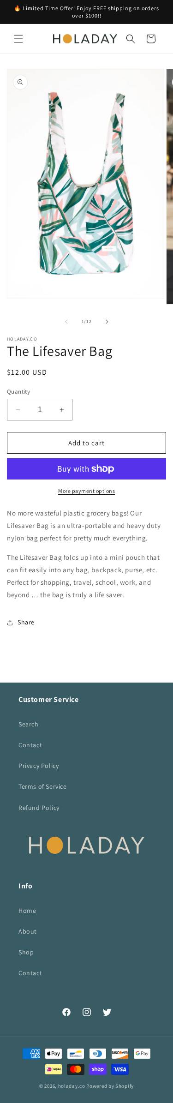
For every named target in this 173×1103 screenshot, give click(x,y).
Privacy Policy (38, 765)
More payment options (86, 490)
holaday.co (71, 1086)
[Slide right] (107, 322)
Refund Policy (39, 807)
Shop (26, 952)
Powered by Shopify (110, 1086)
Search (28, 724)
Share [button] (26, 622)
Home (27, 910)
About (27, 931)
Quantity (18, 392)
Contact (30, 745)
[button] (18, 39)
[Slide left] (66, 322)
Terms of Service (42, 786)
